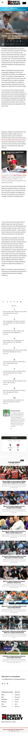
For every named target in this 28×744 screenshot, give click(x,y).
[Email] (17, 41)
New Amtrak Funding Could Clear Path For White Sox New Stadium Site (14, 532)
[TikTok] (4, 683)
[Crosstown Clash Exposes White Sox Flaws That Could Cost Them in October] (14, 548)
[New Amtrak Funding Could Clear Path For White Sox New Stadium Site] (14, 523)
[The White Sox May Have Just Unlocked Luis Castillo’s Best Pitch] (14, 648)
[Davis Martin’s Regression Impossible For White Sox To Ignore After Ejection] (14, 623)
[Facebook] (7, 41)
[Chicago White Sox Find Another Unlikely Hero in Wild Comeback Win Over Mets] (14, 473)
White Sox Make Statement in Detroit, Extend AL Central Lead (14, 582)
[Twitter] (10, 41)
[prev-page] (11, 667)
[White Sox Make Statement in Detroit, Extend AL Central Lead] (14, 573)
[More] (20, 41)
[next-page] (16, 667)
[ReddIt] (13, 41)
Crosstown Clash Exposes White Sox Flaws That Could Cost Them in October (14, 557)
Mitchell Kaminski (9, 44)
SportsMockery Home (14, 731)
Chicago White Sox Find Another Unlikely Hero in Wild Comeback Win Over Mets (14, 482)
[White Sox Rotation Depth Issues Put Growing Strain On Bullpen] (14, 498)
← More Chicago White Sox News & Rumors (13, 729)
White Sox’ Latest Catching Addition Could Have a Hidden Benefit (14, 607)
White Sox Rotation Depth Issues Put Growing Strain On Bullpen (14, 507)
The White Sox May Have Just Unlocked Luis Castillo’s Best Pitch (14, 657)
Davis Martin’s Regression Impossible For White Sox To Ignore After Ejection (14, 632)
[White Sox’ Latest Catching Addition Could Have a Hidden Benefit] (14, 598)
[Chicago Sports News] (14, 3)
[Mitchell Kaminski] (3, 44)
